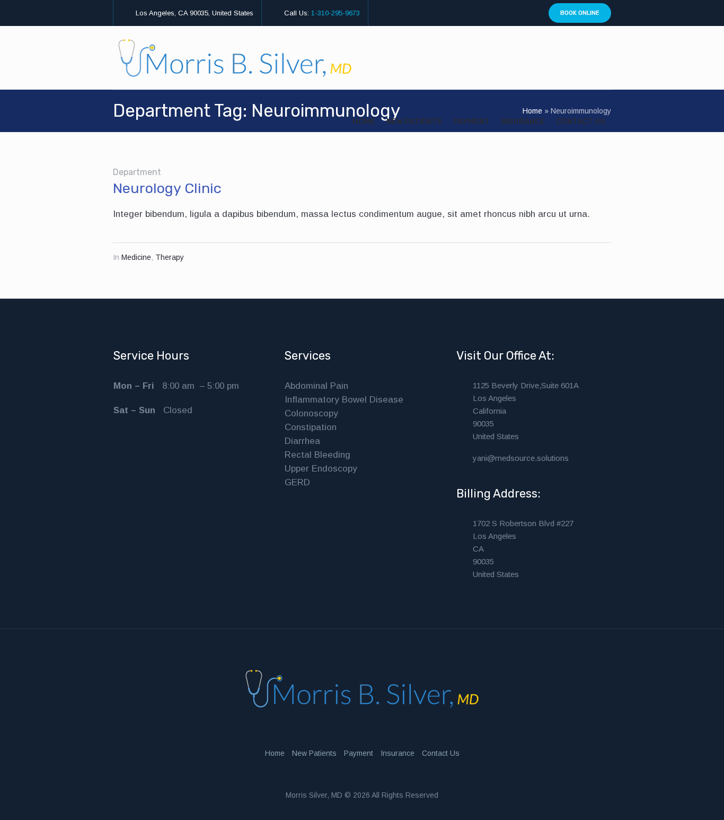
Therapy (169, 257)
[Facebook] (518, 13)
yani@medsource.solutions (521, 458)
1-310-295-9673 (335, 13)
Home (275, 753)
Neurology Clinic (167, 188)
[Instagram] (506, 13)
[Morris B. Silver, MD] (362, 688)
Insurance (397, 753)
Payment (358, 753)
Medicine (136, 257)
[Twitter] (530, 13)
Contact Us (441, 753)
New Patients (314, 753)
